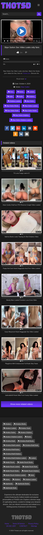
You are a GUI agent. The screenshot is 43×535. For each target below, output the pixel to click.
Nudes (21, 96)
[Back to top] (37, 529)
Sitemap (34, 526)
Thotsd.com (26, 73)
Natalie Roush (9, 462)
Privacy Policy (33, 524)
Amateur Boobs (21, 424)
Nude (11, 96)
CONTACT (23, 526)
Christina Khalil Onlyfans (13, 454)
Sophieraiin (8, 483)
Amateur (8, 424)
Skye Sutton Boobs (12, 106)
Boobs (21, 91)
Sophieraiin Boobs (23, 483)
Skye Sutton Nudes (31, 110)
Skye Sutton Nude (12, 110)
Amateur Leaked (10, 428)
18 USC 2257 (11, 526)
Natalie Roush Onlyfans (31, 471)
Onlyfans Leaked (15, 101)
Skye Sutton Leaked (31, 106)
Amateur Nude (25, 428)
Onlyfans (31, 96)
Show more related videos (21, 404)
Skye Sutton (25, 87)
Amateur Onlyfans (26, 432)
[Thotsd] (17, 5)
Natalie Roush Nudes (12, 471)
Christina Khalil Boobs (27, 441)
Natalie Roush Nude (30, 466)
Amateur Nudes (10, 432)
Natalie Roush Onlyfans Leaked (15, 475)
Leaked (31, 91)
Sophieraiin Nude (10, 488)
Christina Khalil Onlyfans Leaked (15, 458)
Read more (20, 79)
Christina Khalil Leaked (12, 445)
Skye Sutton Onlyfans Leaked (22, 120)
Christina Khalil (10, 441)
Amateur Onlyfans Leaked (13, 437)
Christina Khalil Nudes (12, 449)
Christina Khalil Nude (31, 445)
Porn (11, 91)
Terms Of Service (19, 524)
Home (7, 524)
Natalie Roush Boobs (26, 462)
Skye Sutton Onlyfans (22, 115)
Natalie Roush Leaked (12, 466)
